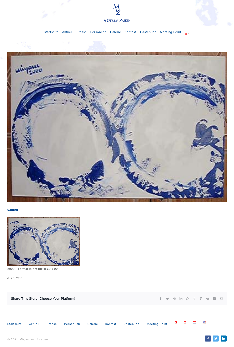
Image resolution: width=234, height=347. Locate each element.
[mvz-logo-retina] (117, 5)
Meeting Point (157, 324)
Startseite (14, 324)
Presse (52, 324)
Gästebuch (131, 324)
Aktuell (34, 324)
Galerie (92, 324)
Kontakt (110, 324)
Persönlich (72, 324)
